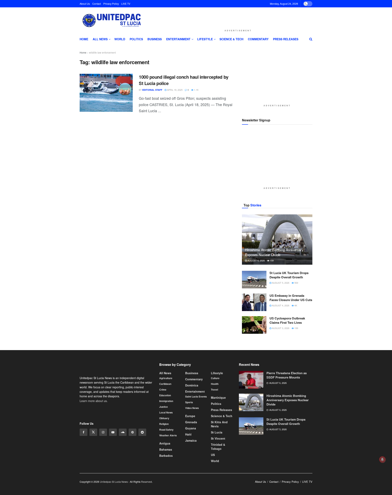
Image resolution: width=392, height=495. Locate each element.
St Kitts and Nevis (219, 424)
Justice (163, 407)
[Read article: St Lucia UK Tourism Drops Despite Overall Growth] (254, 279)
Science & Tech (231, 39)
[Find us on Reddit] (142, 432)
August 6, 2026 (256, 260)
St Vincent (218, 438)
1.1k (195, 89)
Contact (96, 3)
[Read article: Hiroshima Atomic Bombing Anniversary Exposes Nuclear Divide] (277, 239)
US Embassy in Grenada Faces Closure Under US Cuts (291, 297)
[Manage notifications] (382, 459)
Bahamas (165, 449)
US (213, 455)
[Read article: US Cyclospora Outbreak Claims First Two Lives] (254, 325)
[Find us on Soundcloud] (123, 432)
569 (296, 282)
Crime (162, 389)
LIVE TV (125, 3)
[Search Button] (310, 39)
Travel (214, 389)
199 (296, 328)
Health (214, 384)
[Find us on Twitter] (93, 432)
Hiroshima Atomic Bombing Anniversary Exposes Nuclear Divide (274, 252)
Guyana (190, 428)
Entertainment (178, 39)
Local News (166, 412)
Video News (192, 408)
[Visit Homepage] (111, 20)
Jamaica (191, 440)
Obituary (164, 418)
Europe (190, 416)
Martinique (218, 397)
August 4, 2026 (280, 305)
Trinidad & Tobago (218, 446)
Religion (164, 424)
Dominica (191, 385)
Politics (136, 39)
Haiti (188, 434)
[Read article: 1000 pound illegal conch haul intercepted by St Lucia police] (106, 93)
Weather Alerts (168, 435)
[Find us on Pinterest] (132, 432)
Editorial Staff (152, 89)
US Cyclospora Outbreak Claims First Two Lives (287, 320)
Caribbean (165, 384)
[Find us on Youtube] (113, 432)
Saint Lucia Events (196, 396)
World (119, 39)
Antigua (164, 443)
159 (271, 260)
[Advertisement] (238, 17)
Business (154, 39)
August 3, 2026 (280, 328)
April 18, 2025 (174, 89)
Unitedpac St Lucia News (114, 481)
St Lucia (216, 432)
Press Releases (285, 39)
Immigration (166, 401)
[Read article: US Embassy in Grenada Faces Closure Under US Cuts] (254, 302)
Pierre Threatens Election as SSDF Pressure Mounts (286, 375)
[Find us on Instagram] (103, 432)
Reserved (146, 481)
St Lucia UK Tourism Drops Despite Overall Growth (289, 275)
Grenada (191, 422)
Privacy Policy (111, 3)
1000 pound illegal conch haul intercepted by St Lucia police (183, 80)
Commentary (258, 39)
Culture (215, 378)
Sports (189, 402)
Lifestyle (205, 39)
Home (84, 39)
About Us (85, 3)
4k (295, 305)
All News (100, 39)
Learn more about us (93, 401)
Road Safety (166, 429)
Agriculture (165, 378)
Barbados (166, 456)
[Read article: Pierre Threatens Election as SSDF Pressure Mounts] (251, 380)
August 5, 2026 (280, 282)
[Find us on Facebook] (83, 432)
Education (165, 395)
